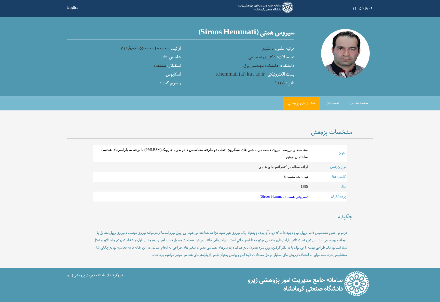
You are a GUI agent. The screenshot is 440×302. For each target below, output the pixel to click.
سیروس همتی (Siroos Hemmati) (284, 196)
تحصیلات (332, 103)
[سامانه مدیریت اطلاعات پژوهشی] (264, 12)
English (72, 7)
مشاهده (160, 66)
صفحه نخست (358, 103)
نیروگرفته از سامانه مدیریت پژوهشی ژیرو (95, 275)
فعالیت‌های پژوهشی (301, 103)
